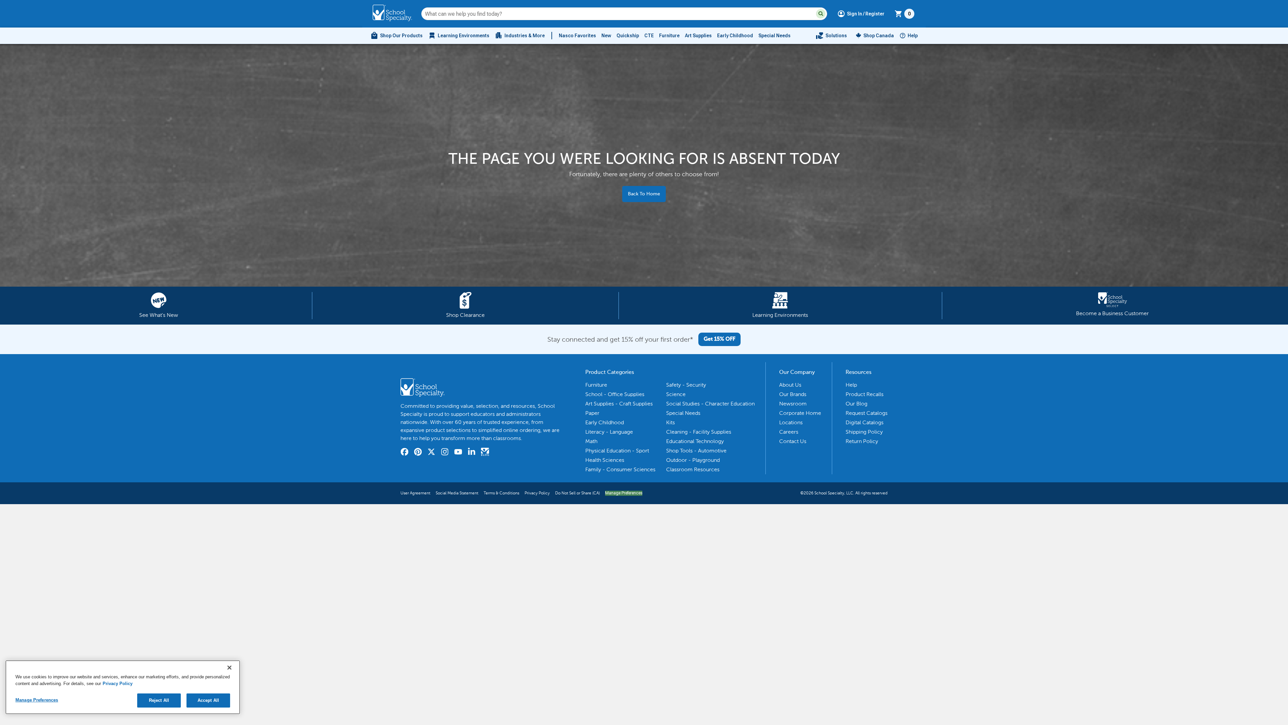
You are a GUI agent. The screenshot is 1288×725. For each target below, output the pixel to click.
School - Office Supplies (614, 394)
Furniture (669, 35)
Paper (592, 413)
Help (913, 35)
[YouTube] (458, 452)
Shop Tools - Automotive (696, 450)
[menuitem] (396, 35)
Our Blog (856, 403)
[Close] (229, 667)
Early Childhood (735, 35)
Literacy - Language (609, 432)
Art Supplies (698, 35)
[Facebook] (404, 453)
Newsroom (793, 403)
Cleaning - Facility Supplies (698, 432)
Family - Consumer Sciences (620, 469)
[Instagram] (445, 453)
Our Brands (792, 394)
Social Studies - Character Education (710, 403)
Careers (788, 432)
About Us (790, 385)
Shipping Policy (864, 432)
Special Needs (774, 35)
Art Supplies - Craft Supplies (619, 403)
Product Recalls (864, 394)
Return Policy (862, 441)
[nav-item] (831, 35)
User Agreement (415, 493)
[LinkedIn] (472, 453)
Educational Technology (695, 441)
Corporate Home (800, 413)
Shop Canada (878, 35)
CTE (649, 35)
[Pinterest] (418, 453)
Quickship (627, 35)
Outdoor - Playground (693, 460)
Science (676, 394)
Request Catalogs (867, 413)
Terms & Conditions (501, 493)
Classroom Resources (692, 469)
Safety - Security (686, 385)
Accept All (208, 700)
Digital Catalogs (864, 422)
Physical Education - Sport (617, 450)
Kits (670, 422)
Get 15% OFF (719, 339)
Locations (791, 422)
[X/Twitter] (431, 453)
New (606, 35)
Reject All (159, 700)
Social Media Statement (457, 493)
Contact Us (792, 441)
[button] (820, 13)
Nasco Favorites (577, 35)
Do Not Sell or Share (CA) (577, 493)
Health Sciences (604, 460)
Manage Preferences (623, 493)
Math (591, 441)
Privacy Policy (537, 493)
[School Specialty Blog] (485, 453)
